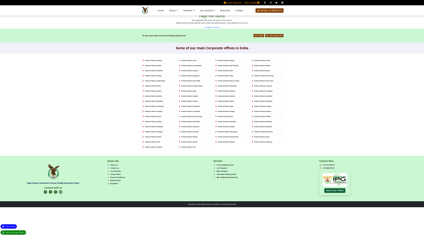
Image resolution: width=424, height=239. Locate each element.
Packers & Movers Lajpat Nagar (155, 81)
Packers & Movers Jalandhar (154, 101)
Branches (225, 10)
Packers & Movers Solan (262, 137)
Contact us (114, 168)
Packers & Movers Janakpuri (190, 76)
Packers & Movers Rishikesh (154, 127)
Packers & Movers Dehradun (227, 121)
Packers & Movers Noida (153, 86)
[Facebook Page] (265, 3)
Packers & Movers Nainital (190, 132)
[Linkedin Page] (282, 3)
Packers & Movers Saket (225, 76)
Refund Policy (115, 180)
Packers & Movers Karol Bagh (190, 81)
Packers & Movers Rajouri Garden (228, 81)
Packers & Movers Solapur (189, 71)
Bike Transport (222, 171)
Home (161, 10)
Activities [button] (188, 10)
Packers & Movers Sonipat (153, 121)
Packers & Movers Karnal (153, 116)
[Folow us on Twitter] (50, 192)
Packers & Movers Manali (189, 137)
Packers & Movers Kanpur (153, 91)
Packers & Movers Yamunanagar (191, 116)
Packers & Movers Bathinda (263, 101)
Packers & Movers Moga (225, 106)
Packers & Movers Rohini (262, 71)
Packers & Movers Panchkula (190, 121)
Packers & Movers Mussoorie (263, 132)
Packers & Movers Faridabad (190, 111)
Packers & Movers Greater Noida (191, 86)
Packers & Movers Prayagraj (263, 91)
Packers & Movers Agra (188, 91)
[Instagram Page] (271, 3)
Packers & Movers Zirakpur (263, 106)
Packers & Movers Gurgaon (153, 111)
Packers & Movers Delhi (225, 71)
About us (114, 165)
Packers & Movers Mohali (226, 101)
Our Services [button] (206, 10)
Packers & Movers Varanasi (226, 91)
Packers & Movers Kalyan (262, 65)
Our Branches (115, 171)
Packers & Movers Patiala (189, 101)
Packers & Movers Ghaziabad (227, 86)
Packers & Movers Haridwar (263, 121)
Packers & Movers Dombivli (154, 71)
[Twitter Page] (276, 3)
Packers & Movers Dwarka (153, 76)
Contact (239, 10)
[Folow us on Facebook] (45, 192)
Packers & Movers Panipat (226, 111)
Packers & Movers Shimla (153, 137)
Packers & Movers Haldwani (190, 127)
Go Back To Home (212, 27)
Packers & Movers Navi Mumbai (228, 65)
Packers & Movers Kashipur (263, 127)
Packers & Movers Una (188, 147)
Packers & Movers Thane (262, 60)
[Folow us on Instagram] (55, 192)
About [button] (172, 10)
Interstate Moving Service (226, 174)
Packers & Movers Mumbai (153, 60)
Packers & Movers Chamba (153, 147)
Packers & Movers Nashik (153, 65)
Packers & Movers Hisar (225, 116)
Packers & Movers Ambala (262, 111)
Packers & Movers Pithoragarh (228, 132)
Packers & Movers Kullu (152, 142)
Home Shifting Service (225, 165)
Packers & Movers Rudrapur (154, 132)
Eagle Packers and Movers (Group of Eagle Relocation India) (53, 183)
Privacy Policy (115, 174)
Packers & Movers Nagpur (226, 60)
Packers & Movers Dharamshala (228, 137)
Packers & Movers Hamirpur (263, 142)
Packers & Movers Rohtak (262, 116)
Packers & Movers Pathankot (190, 106)
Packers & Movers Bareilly (153, 96)
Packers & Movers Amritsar (226, 96)
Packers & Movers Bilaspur (226, 142)
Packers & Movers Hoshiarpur (154, 106)
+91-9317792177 (328, 165)
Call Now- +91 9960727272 (271, 10)
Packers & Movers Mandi (189, 142)
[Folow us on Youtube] (60, 192)
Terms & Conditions (117, 177)
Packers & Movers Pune (189, 60)
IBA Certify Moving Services (227, 177)
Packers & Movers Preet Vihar (263, 81)
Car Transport (221, 168)
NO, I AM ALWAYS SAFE (274, 36)
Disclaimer (114, 183)
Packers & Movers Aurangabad (191, 65)
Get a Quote (251, 2)
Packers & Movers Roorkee (226, 127)
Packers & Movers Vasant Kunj (264, 76)
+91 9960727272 (328, 168)
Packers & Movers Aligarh (189, 96)
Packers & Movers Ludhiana (263, 96)
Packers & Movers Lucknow (263, 86)
